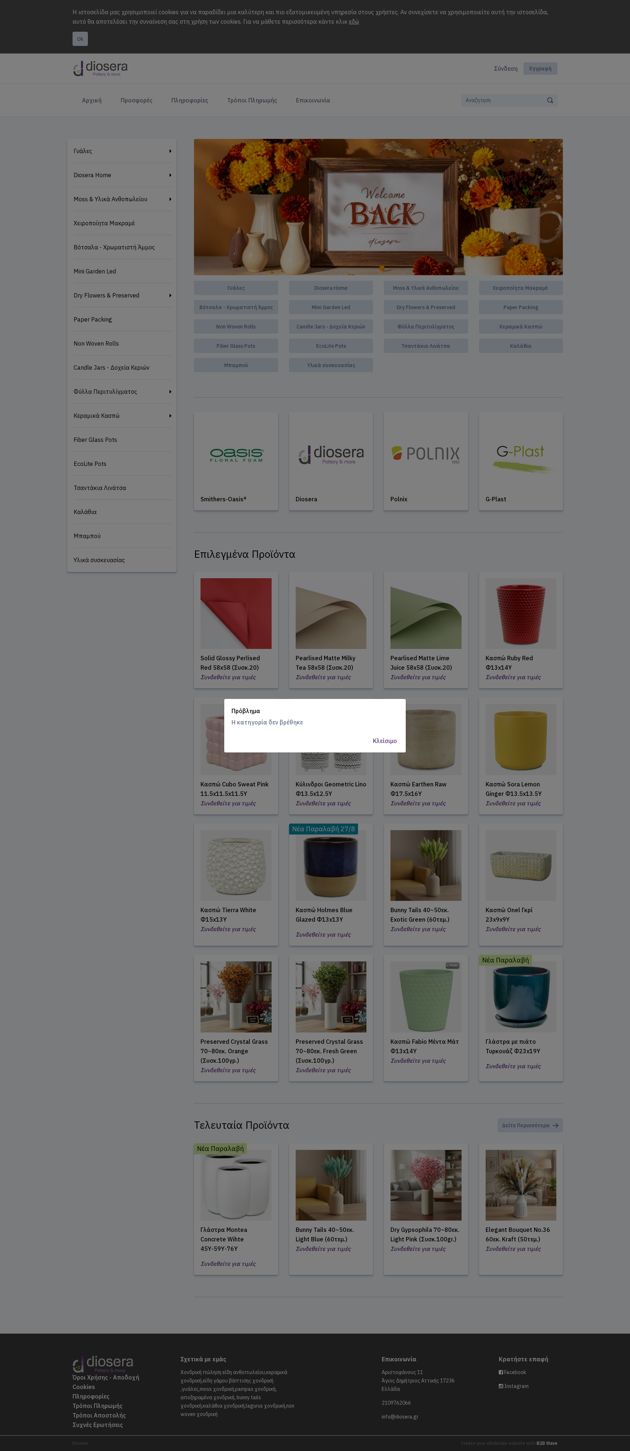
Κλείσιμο (385, 740)
